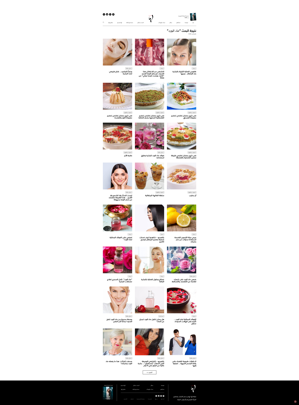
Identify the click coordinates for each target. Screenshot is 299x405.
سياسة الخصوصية (141, 399)
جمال (171, 22)
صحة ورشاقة (129, 22)
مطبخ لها (110, 22)
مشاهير (178, 22)
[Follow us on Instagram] (110, 14)
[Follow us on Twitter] (104, 14)
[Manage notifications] (295, 401)
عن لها (156, 399)
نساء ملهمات (161, 22)
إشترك (132, 399)
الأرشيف (125, 399)
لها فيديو (119, 22)
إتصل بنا (150, 399)
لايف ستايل (140, 22)
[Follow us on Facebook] (158, 396)
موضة (186, 22)
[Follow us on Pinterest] (113, 14)
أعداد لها (162, 399)
